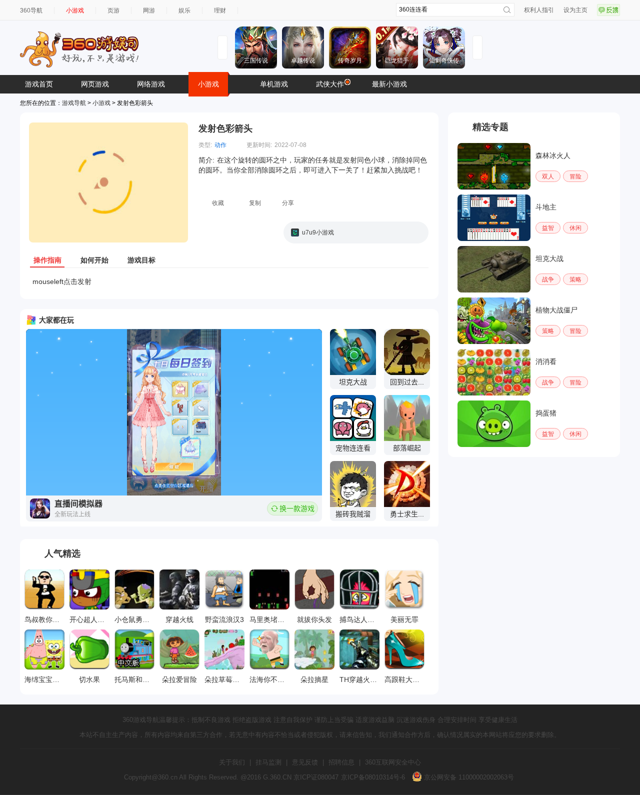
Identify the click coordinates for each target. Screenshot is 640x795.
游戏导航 (74, 103)
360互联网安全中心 (393, 762)
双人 (548, 176)
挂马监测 (269, 762)
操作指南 (48, 260)
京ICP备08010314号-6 (373, 777)
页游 (114, 10)
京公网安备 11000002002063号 (468, 777)
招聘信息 (341, 762)
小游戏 (75, 10)
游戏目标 (142, 260)
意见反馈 (305, 762)
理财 (220, 10)
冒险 (576, 176)
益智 (548, 228)
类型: (205, 145)
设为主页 (576, 10)
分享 (288, 203)
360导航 (31, 10)
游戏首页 (39, 84)
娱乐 (184, 10)
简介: (206, 160)
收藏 (218, 203)
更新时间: (259, 145)
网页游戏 (95, 84)
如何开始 (94, 260)
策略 (576, 279)
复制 (255, 203)
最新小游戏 (389, 84)
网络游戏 (151, 84)
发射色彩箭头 (225, 129)
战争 (548, 279)
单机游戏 (274, 84)
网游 (149, 10)
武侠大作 (330, 84)
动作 (220, 145)
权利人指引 (539, 10)
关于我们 (232, 762)
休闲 (576, 228)
